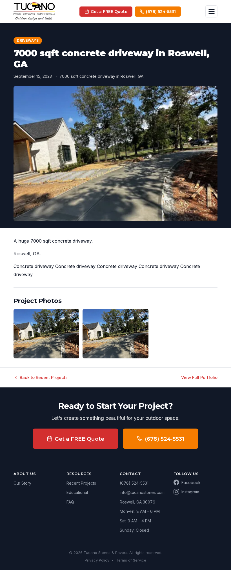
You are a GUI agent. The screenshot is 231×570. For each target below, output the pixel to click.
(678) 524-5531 (164, 439)
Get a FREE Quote (79, 439)
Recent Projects (81, 483)
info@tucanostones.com (142, 492)
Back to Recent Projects (44, 377)
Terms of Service (131, 560)
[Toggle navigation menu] (211, 11)
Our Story (22, 483)
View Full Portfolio (199, 377)
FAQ (70, 502)
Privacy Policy (97, 560)
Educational (77, 492)
